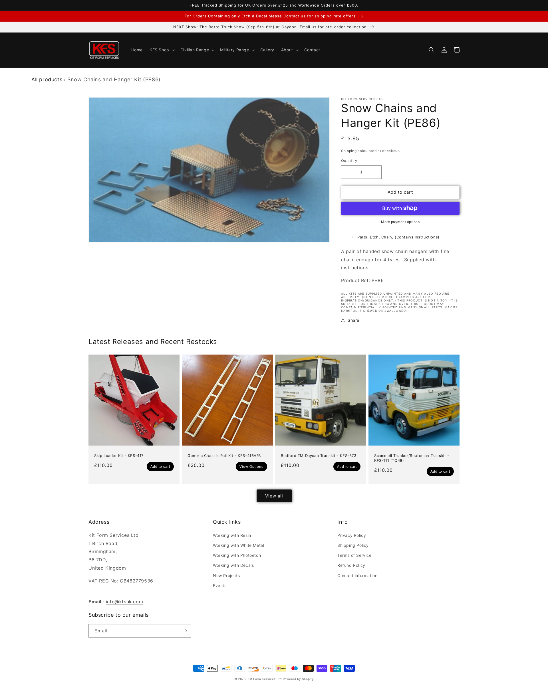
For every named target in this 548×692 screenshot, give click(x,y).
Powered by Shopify (298, 679)
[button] (161, 50)
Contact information (357, 575)
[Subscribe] (184, 631)
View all (274, 496)
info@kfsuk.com (124, 601)
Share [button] (353, 320)
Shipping (349, 151)
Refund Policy (351, 565)
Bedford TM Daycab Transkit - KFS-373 (318, 455)
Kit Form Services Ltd (265, 679)
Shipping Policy (353, 545)
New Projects (226, 575)
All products (46, 79)
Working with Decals (233, 565)
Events (220, 585)
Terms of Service (354, 555)
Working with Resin (232, 535)
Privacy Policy (351, 535)
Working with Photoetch (237, 555)
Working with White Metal (238, 545)
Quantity (349, 160)
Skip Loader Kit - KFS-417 (119, 455)
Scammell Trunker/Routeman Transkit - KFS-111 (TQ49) (411, 458)
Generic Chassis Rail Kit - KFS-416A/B (224, 455)
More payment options (400, 222)
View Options (251, 467)
